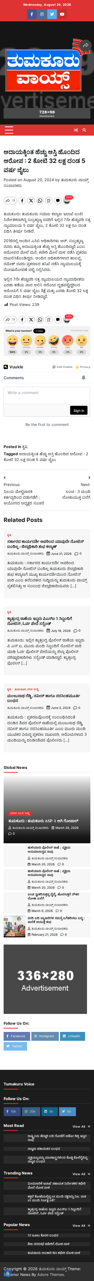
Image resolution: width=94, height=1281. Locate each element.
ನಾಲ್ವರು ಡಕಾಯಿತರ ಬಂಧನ (44, 1149)
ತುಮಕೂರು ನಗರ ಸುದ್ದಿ (27, 689)
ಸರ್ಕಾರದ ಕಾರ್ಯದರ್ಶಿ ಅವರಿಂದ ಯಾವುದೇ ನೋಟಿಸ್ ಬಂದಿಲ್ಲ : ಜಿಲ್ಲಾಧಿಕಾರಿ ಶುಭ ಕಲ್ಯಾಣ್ (45, 544)
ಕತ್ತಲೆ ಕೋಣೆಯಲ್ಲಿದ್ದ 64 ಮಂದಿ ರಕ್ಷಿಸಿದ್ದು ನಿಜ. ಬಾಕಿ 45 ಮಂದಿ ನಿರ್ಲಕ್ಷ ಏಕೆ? (57, 1198)
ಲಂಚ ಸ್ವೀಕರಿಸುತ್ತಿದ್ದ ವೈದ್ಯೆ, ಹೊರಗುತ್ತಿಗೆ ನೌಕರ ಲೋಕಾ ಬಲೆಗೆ (53, 896)
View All (79, 1126)
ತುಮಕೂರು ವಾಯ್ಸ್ (52, 1268)
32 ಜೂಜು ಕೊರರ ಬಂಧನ (43, 1235)
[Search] (84, 130)
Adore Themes (50, 1274)
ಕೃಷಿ (24, 446)
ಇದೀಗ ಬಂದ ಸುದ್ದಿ (19, 813)
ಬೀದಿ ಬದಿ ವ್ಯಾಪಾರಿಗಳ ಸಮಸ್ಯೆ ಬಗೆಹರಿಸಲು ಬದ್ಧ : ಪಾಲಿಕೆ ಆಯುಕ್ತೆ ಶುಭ (56, 920)
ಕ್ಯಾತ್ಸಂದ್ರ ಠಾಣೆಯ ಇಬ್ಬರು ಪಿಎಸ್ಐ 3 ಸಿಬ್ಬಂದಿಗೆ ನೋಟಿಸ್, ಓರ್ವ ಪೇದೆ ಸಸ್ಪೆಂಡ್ (39, 621)
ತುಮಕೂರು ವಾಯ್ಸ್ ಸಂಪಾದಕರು (25, 553)
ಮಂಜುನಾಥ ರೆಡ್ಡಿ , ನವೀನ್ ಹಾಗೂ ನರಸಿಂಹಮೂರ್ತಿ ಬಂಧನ (43, 698)
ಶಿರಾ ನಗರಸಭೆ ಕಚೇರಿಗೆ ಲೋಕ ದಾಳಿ (48, 1244)
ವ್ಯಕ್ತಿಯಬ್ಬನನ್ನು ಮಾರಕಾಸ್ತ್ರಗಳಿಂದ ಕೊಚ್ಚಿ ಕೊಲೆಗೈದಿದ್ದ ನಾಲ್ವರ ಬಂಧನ (57, 1159)
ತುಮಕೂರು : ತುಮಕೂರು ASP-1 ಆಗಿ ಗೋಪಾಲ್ (43, 820)
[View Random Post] (76, 130)
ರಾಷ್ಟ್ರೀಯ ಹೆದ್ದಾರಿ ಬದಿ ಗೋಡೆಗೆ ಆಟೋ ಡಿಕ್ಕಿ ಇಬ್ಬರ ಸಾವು (57, 1138)
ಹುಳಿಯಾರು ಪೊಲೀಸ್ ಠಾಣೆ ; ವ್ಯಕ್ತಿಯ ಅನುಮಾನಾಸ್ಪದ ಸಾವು (49, 849)
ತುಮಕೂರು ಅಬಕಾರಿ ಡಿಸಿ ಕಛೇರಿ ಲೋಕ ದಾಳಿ (54, 1253)
